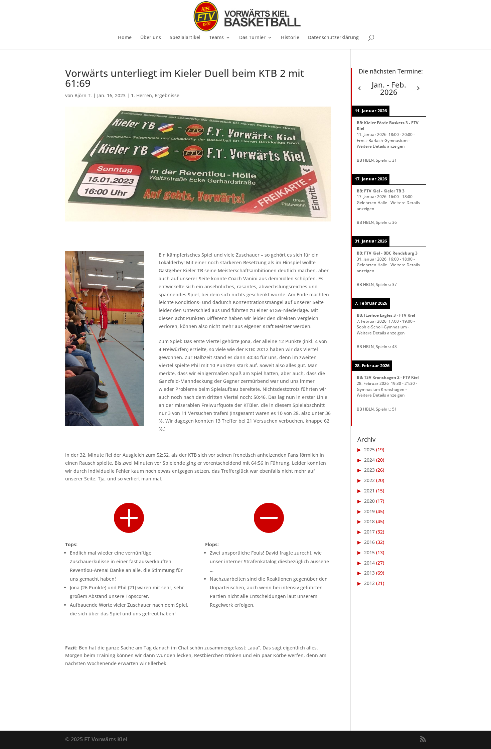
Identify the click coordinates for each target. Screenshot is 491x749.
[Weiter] (418, 88)
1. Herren (141, 95)
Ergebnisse (167, 95)
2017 (369, 532)
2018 (369, 521)
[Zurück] (359, 88)
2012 (369, 583)
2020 (369, 501)
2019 (369, 511)
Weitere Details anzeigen (381, 146)
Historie (290, 37)
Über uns (150, 37)
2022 (369, 480)
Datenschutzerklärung (333, 37)
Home (125, 37)
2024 (369, 460)
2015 (369, 552)
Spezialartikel (185, 37)
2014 (369, 563)
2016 (369, 542)
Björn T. (83, 95)
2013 (369, 573)
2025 (369, 449)
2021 (369, 490)
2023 (369, 470)
